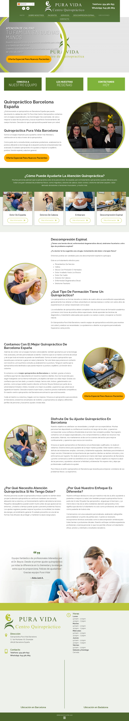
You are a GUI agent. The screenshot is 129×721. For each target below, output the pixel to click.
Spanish (23, 4)
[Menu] (64, 718)
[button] (28, 59)
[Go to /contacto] (106, 84)
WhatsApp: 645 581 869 (103, 8)
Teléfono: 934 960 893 (103, 4)
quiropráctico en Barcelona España (32, 111)
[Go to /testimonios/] (64, 84)
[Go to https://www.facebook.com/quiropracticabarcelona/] (23, 9)
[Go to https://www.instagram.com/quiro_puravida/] (27, 9)
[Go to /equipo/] (23, 84)
